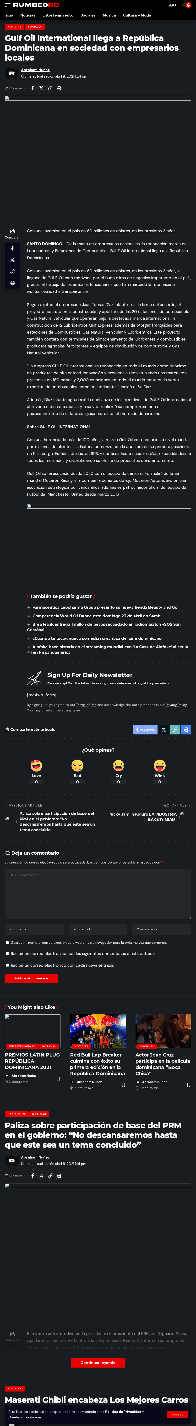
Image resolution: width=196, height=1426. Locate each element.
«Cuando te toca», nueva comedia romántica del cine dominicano (97, 638)
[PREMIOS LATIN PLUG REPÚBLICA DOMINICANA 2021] (32, 1031)
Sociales (35, 26)
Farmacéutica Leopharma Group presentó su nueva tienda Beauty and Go (105, 607)
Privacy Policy (176, 705)
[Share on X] (41, 88)
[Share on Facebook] (32, 88)
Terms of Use (86, 705)
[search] (163, 5)
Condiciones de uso (24, 1417)
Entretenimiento (22, 1046)
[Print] (59, 88)
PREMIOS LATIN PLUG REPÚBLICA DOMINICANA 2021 (32, 1061)
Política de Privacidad (123, 1412)
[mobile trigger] (9, 5)
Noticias (15, 26)
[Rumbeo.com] (36, 5)
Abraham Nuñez (35, 70)
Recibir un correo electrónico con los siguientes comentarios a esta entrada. (83, 953)
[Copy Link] (50, 88)
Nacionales (17, 1114)
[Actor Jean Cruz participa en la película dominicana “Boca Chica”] (163, 1031)
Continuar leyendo (98, 1362)
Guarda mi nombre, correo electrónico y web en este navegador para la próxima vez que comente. (89, 943)
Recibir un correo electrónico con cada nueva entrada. (62, 965)
